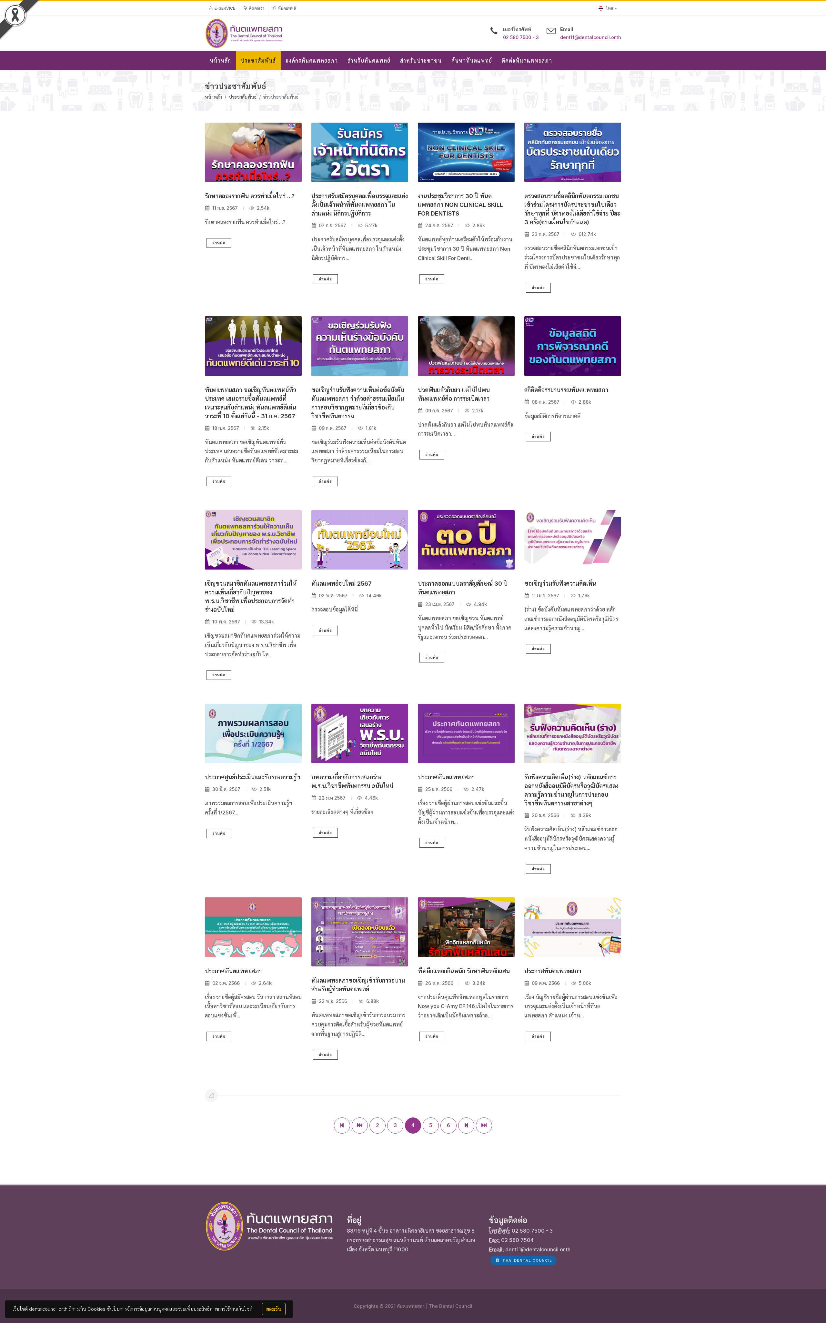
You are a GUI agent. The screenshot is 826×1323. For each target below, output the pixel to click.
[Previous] (360, 1125)
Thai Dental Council (526, 1260)
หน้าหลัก (213, 97)
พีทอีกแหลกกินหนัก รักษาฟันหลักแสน (464, 971)
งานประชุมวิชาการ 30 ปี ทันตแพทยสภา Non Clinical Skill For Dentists (460, 205)
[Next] (466, 1125)
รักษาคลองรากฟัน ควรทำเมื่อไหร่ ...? (250, 196)
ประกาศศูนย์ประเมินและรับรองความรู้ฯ (252, 777)
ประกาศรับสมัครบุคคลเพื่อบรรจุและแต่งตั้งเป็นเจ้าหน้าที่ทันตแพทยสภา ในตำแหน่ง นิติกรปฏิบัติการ (359, 205)
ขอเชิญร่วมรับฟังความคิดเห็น (560, 583)
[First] (342, 1125)
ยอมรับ (273, 1309)
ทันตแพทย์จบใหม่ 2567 (341, 583)
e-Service (224, 8)
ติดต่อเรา (256, 8)
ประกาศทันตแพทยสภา (446, 777)
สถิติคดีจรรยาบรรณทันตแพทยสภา (566, 390)
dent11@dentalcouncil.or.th (590, 37)
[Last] (484, 1125)
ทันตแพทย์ (286, 8)
